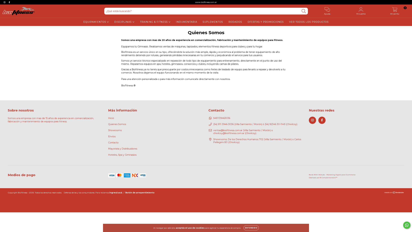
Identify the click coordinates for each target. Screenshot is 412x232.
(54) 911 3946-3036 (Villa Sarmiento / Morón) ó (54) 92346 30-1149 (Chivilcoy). (255, 124)
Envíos (112, 136)
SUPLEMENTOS (213, 21)
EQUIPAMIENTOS (95, 21)
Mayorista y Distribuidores (122, 148)
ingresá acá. (115, 192)
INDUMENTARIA (186, 21)
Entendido (251, 228)
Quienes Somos (117, 124)
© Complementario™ (328, 178)
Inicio (111, 118)
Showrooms (115, 130)
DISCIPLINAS (123, 21)
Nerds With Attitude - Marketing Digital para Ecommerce (332, 175)
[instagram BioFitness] (4, 2)
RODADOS (235, 21)
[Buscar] (304, 11)
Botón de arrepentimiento (139, 192)
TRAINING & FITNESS (154, 21)
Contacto (113, 142)
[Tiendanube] (394, 193)
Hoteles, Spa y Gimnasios (122, 154)
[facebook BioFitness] (9, 2)
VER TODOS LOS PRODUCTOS (309, 21)
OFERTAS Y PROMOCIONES (266, 21)
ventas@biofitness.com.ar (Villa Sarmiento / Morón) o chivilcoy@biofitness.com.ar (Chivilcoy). (243, 132)
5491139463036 (221, 118)
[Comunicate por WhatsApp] (406, 225)
